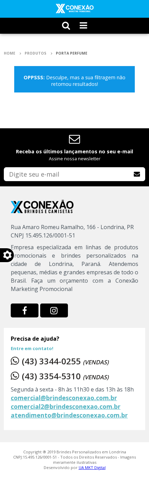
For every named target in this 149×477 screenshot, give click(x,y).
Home (10, 53)
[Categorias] (83, 26)
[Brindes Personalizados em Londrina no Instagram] (54, 310)
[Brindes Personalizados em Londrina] (75, 8)
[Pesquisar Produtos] (66, 26)
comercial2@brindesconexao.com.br (66, 406)
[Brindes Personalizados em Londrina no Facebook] (24, 310)
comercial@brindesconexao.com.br (64, 398)
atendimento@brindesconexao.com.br (69, 415)
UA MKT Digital (92, 467)
